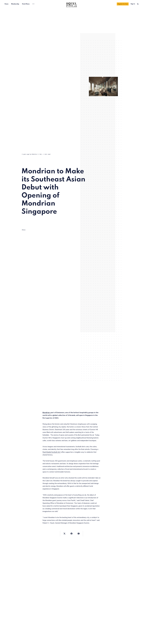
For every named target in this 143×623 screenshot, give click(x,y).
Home (6, 4)
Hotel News (26, 4)
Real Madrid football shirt (52, 452)
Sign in (133, 4)
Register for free (123, 4)
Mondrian (46, 412)
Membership (15, 4)
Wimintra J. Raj (37, 154)
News (24, 230)
